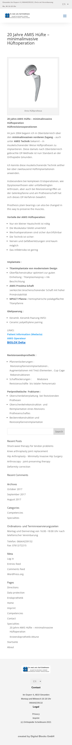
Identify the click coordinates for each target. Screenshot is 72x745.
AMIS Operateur (16, 338)
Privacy (36, 714)
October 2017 (14, 489)
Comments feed (16, 569)
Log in (10, 558)
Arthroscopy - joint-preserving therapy (28, 461)
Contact (11, 618)
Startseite (12, 642)
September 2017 (16, 494)
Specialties (13, 517)
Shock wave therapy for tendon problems (30, 446)
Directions (13, 587)
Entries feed (14, 563)
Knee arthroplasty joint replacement (27, 451)
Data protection (16, 592)
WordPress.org (15, 574)
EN (63, 4)
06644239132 (27, 2)
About (10, 647)
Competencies (15, 512)
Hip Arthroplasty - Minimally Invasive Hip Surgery (34, 456)
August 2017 (14, 499)
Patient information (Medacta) (24, 334)
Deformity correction (18, 466)
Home (10, 602)
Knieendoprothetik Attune (24, 636)
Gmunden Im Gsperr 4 (12, 2)
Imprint (11, 608)
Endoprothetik (15, 597)
